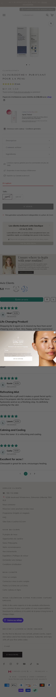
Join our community (18, 358)
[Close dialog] (55, 332)
